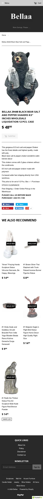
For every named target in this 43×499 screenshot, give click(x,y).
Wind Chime (20, 485)
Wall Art (18, 478)
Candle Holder (7, 482)
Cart (39, 3)
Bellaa (15, 489)
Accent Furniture (29, 478)
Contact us (21, 455)
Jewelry (16, 482)
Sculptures (10, 478)
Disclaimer (21, 451)
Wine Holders (26, 482)
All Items (36, 482)
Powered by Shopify (27, 489)
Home (4, 35)
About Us (21, 445)
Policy (21, 448)
